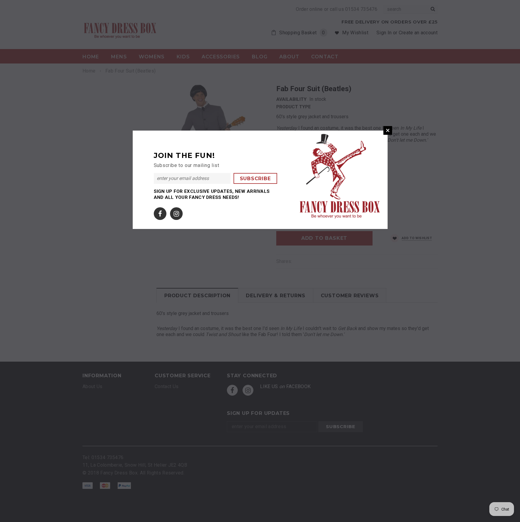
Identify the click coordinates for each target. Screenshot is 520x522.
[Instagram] (176, 212)
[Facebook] (160, 212)
